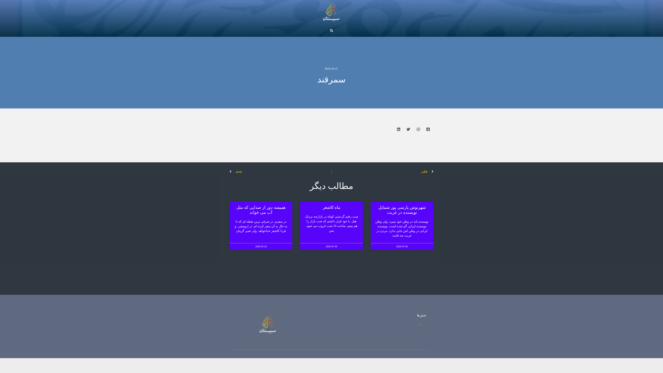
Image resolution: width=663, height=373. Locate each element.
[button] (331, 30)
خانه (420, 324)
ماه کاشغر (331, 207)
